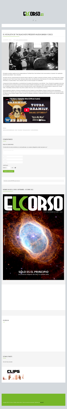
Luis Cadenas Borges (21, 39)
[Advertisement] (33, 5)
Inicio (4, 32)
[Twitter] (35, 20)
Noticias (8, 32)
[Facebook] (32, 20)
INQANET (42, 402)
